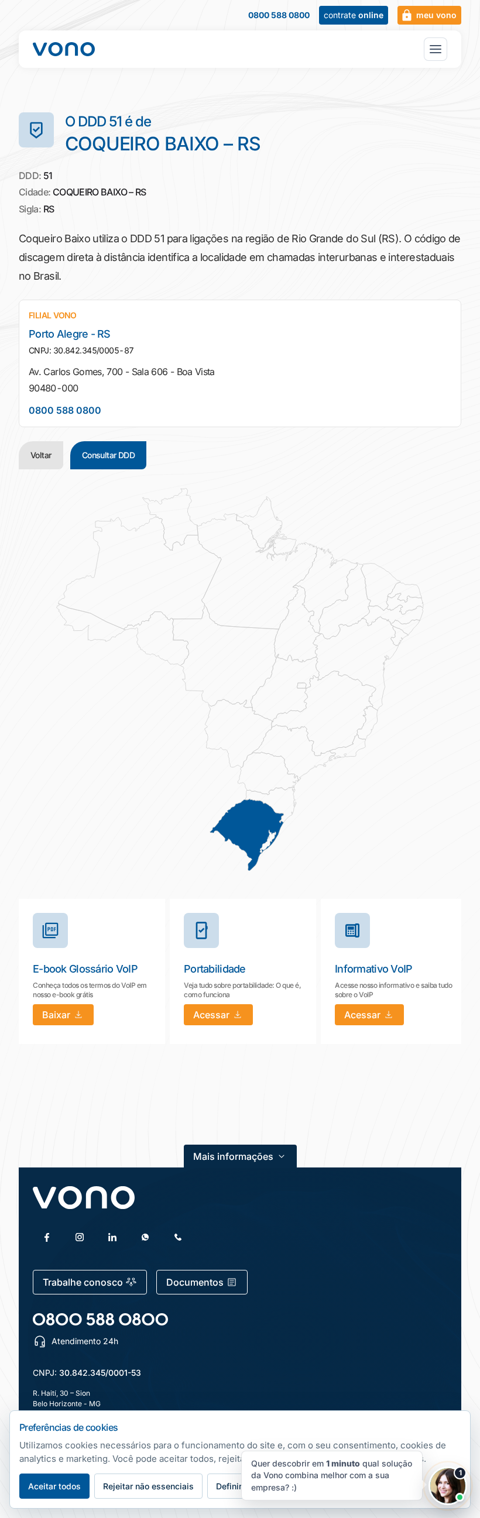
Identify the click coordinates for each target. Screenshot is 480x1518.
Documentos (195, 1282)
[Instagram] (80, 1237)
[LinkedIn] (112, 1237)
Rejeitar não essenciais (148, 1486)
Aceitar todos (54, 1486)
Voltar (41, 455)
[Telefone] (178, 1237)
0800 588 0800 (279, 15)
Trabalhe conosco (83, 1282)
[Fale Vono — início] (64, 49)
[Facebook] (47, 1237)
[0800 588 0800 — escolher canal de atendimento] (100, 1319)
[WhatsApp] (145, 1237)
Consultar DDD (108, 455)
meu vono (436, 15)
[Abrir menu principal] (435, 49)
